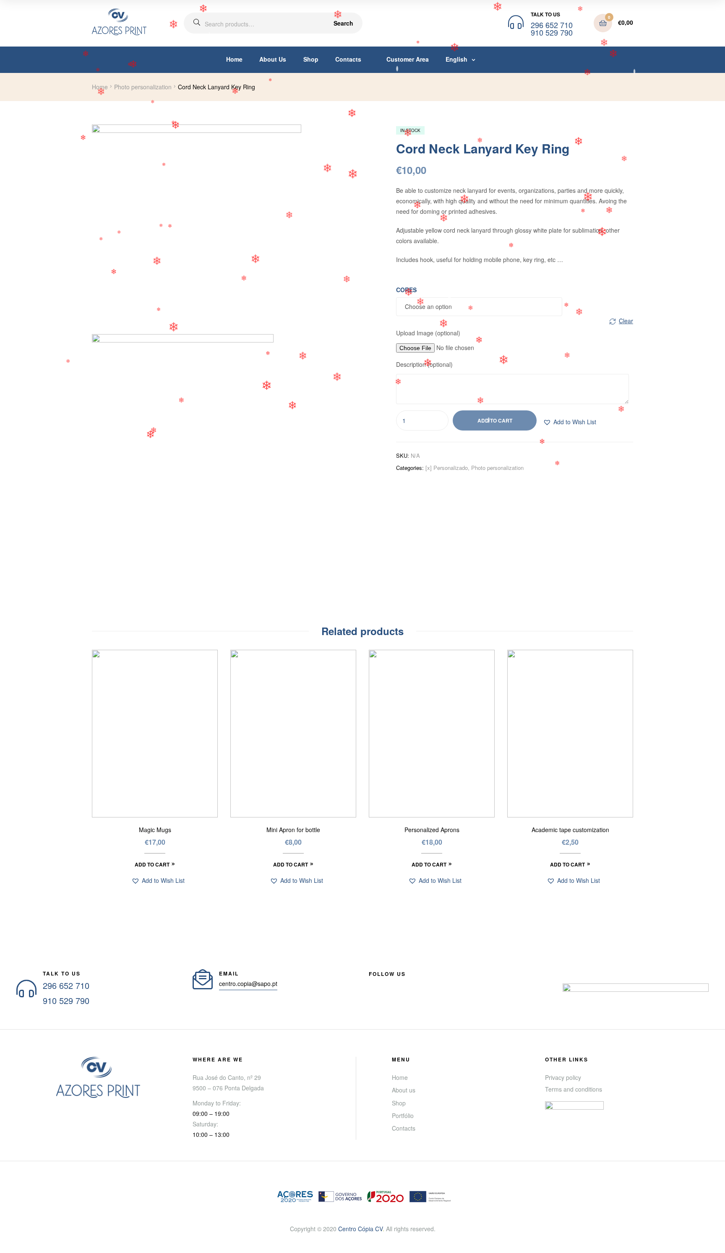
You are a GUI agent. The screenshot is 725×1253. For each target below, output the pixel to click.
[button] (569, 422)
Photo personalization (143, 87)
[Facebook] (372, 984)
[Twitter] (402, 984)
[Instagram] (417, 984)
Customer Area (406, 59)
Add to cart (494, 420)
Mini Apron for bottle (293, 830)
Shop (310, 59)
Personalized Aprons (431, 830)
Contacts (348, 59)
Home (234, 59)
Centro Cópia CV (360, 1228)
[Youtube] (387, 984)
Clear (626, 320)
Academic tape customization (570, 830)
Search (343, 23)
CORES (406, 289)
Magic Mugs (155, 830)
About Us (272, 59)
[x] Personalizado (446, 468)
